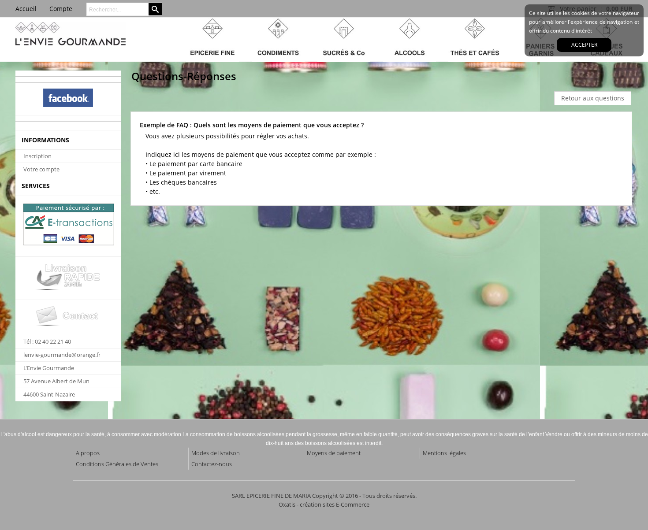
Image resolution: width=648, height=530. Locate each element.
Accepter (584, 44)
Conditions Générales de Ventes (117, 464)
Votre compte (41, 169)
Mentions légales (444, 453)
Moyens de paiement (334, 453)
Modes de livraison (215, 453)
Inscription (37, 156)
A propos (88, 453)
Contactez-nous (211, 464)
